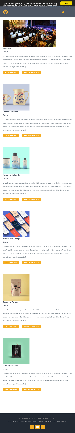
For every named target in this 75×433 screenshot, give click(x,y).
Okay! (66, 3)
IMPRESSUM (12, 421)
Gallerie (39, 34)
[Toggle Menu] (70, 12)
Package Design (34, 351)
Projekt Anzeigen (31, 72)
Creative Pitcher (34, 97)
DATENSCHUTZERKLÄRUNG (27, 421)
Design (5, 51)
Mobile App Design (34, 224)
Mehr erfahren (11, 72)
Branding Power (34, 287)
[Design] (37, 33)
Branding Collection (34, 160)
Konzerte (34, 34)
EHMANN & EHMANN (53, 421)
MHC (65, 421)
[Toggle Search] (63, 12)
